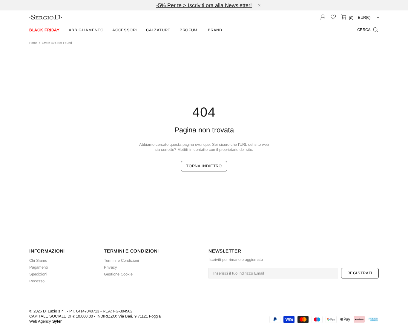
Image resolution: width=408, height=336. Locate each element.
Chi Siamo (38, 260)
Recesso (37, 281)
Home (33, 42)
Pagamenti (38, 267)
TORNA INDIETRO (204, 166)
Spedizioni (38, 274)
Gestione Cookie (118, 274)
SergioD (45, 17)
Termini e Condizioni (121, 260)
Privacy (110, 267)
